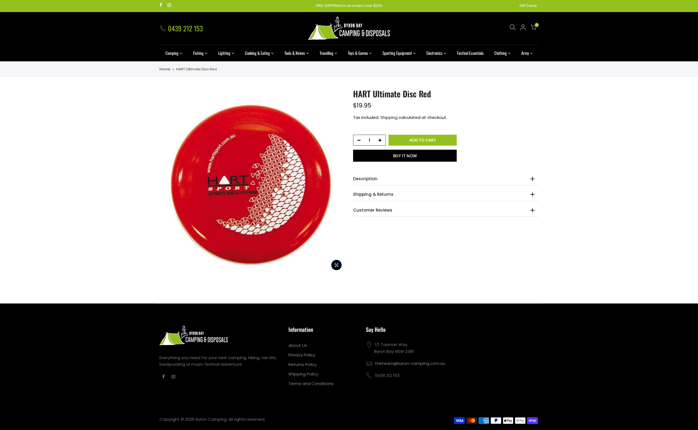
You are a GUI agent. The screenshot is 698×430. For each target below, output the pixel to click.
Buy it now (405, 156)
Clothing (500, 53)
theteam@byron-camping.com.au (410, 363)
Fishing (198, 53)
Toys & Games (358, 53)
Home (165, 69)
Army (525, 53)
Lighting (224, 53)
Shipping (389, 117)
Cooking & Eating (257, 53)
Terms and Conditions (310, 383)
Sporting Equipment (397, 53)
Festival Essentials (470, 53)
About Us (297, 345)
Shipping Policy (303, 374)
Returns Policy (302, 364)
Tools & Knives (294, 53)
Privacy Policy (301, 355)
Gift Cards (528, 5)
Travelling (326, 53)
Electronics (434, 53)
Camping (172, 53)
